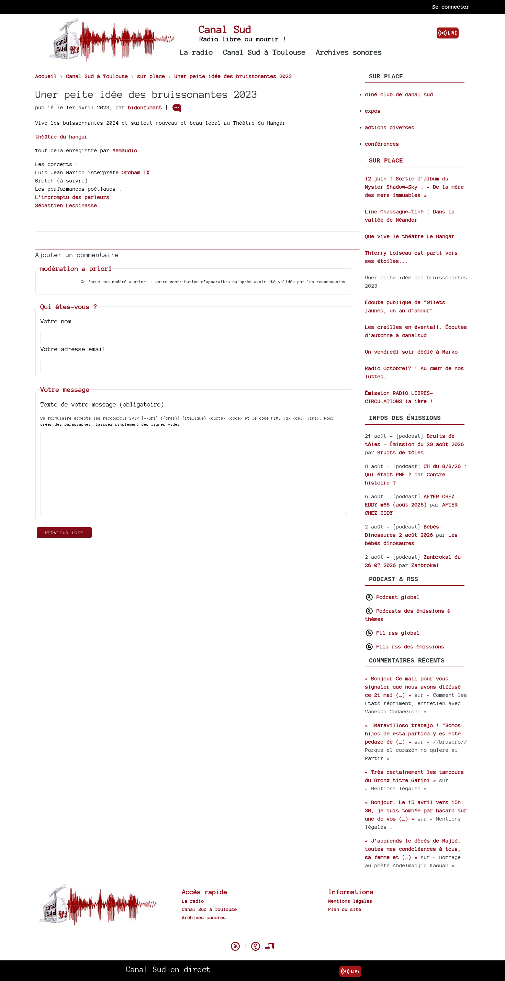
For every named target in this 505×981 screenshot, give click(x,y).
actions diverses (390, 127)
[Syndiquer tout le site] (235, 946)
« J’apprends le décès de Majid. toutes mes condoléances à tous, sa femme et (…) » (413, 849)
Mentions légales (350, 901)
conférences (382, 144)
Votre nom (56, 321)
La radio (196, 52)
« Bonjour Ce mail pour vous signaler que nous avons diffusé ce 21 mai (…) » (413, 687)
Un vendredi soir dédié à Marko (411, 352)
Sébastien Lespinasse (66, 205)
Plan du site (344, 909)
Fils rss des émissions (409, 646)
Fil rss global (396, 633)
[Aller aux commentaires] (176, 107)
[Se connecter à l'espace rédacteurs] (269, 946)
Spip (252, 934)
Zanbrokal (425, 565)
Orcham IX (136, 172)
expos (373, 111)
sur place (386, 160)
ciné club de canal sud (399, 94)
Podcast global (396, 597)
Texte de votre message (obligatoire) (102, 404)
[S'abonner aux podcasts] (255, 946)
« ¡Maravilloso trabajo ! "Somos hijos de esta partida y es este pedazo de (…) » (413, 733)
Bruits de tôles (401, 452)
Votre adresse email (73, 349)
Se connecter (451, 7)
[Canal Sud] (111, 58)
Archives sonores (349, 52)
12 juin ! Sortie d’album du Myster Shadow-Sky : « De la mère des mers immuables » (414, 187)
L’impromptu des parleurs (72, 197)
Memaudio (125, 150)
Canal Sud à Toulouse (264, 52)
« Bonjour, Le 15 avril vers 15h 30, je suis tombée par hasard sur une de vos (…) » (416, 810)
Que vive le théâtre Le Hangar (410, 236)
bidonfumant (145, 107)
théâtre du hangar (61, 137)
